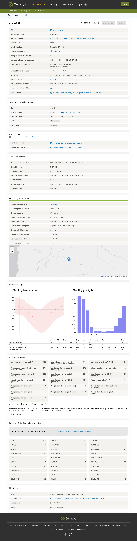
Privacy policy (122, 525)
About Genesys (15, 525)
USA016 (53, 79)
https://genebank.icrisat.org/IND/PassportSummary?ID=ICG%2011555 (77, 93)
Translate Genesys (72, 525)
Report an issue (47, 525)
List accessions (15, 414)
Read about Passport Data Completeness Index (74, 432)
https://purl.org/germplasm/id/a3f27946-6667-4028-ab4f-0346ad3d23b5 (78, 499)
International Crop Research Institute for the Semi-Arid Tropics (72, 38)
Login (125, 4)
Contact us (26, 525)
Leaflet (104, 276)
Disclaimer (36, 525)
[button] (68, 259)
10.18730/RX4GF (58, 30)
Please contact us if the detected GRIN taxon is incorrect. (28, 137)
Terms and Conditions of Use (91, 525)
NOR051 (53, 88)
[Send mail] (10, 137)
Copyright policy (109, 525)
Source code (59, 525)
